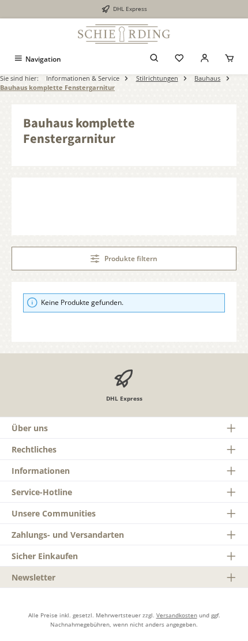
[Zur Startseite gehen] (124, 34)
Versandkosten (176, 615)
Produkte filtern (130, 258)
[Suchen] (154, 59)
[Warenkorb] (229, 59)
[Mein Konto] (204, 59)
